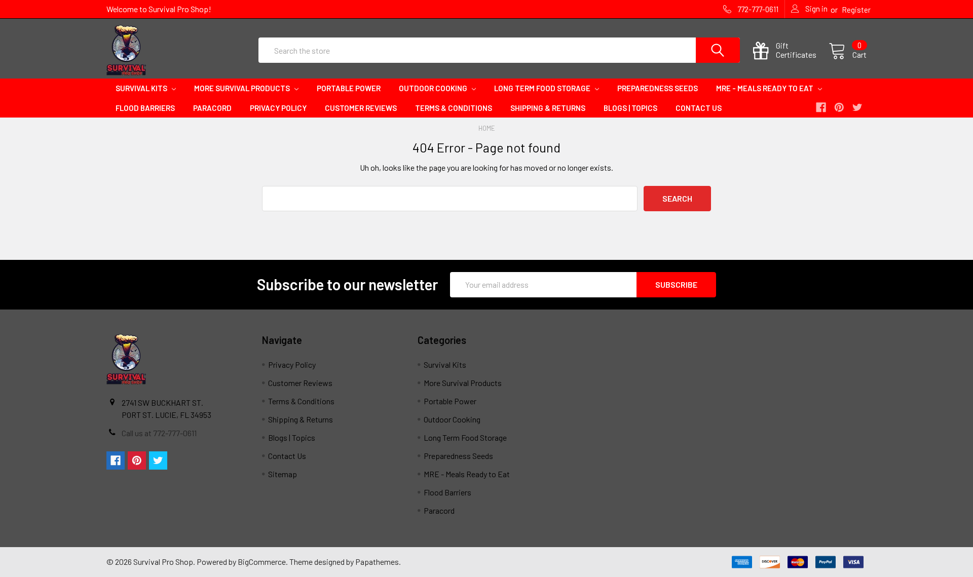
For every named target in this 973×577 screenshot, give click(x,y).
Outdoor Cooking (434, 88)
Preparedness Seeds (657, 88)
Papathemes (377, 561)
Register (856, 9)
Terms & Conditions (453, 107)
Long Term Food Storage (543, 88)
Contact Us (699, 107)
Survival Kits (142, 88)
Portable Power (349, 88)
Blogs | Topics (630, 107)
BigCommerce (262, 561)
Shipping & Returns (547, 107)
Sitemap (282, 474)
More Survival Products (242, 88)
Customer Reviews (361, 107)
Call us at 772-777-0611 (159, 433)
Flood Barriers (145, 107)
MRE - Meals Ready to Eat (765, 88)
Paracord (212, 107)
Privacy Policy (278, 107)
